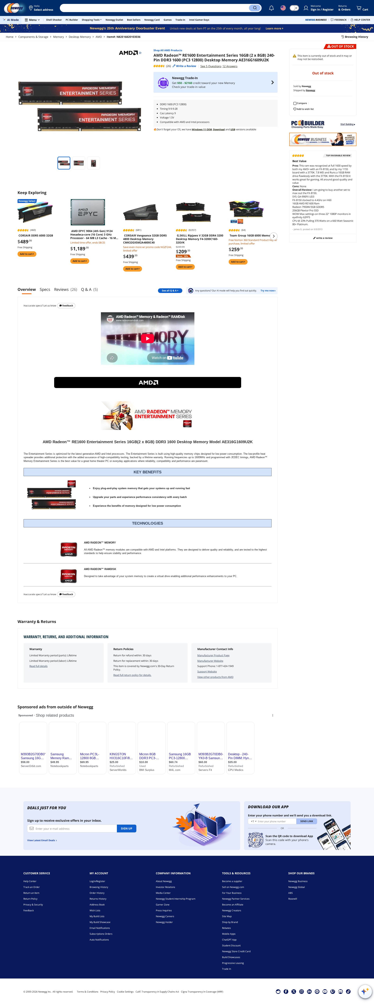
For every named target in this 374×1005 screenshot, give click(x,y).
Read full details (38, 666)
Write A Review (324, 238)
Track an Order (31, 887)
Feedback (67, 305)
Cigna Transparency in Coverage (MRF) (202, 991)
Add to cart (26, 254)
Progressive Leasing (233, 963)
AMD (99, 37)
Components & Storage (33, 37)
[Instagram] (301, 991)
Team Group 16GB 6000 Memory (251, 235)
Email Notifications (100, 928)
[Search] (255, 8)
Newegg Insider (164, 922)
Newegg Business (298, 881)
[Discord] (340, 991)
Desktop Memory (80, 37)
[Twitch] (332, 991)
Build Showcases (231, 957)
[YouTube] (325, 991)
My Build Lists (97, 916)
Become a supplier (232, 881)
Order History (97, 893)
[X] (293, 991)
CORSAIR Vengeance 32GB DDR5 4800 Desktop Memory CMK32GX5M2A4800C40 (145, 239)
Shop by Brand (230, 922)
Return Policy (30, 898)
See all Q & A (169, 290)
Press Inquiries (164, 910)
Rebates (226, 928)
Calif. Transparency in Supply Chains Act (157, 991)
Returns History (98, 898)
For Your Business (232, 893)
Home (9, 37)
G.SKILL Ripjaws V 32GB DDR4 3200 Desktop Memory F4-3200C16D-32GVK (199, 239)
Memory (58, 37)
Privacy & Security (33, 904)
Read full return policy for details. (132, 675)
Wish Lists (95, 910)
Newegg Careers (165, 916)
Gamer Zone (162, 904)
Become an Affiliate (232, 904)
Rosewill (292, 898)
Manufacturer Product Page (213, 655)
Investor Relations (165, 887)
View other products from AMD (215, 677)
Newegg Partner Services (236, 898)
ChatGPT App (229, 939)
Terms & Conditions (87, 991)
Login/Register (97, 881)
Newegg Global (296, 887)
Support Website (207, 671)
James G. (298, 229)
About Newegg (164, 881)
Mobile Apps (229, 933)
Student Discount (231, 945)
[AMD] (130, 53)
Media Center (163, 893)
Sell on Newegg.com (233, 887)
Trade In (226, 969)
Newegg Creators (231, 910)
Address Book (97, 904)
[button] (41, 8)
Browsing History (99, 887)
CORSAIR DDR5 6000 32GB (36, 235)
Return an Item (31, 893)
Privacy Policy (107, 991)
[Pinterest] (317, 991)
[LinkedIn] (309, 991)
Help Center (29, 881)
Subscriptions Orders (101, 933)
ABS (290, 893)
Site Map (227, 916)
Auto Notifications (99, 939)
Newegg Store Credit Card (236, 951)
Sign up (126, 828)
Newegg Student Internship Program (175, 898)
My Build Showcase (100, 922)
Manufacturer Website (210, 661)
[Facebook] (286, 991)
